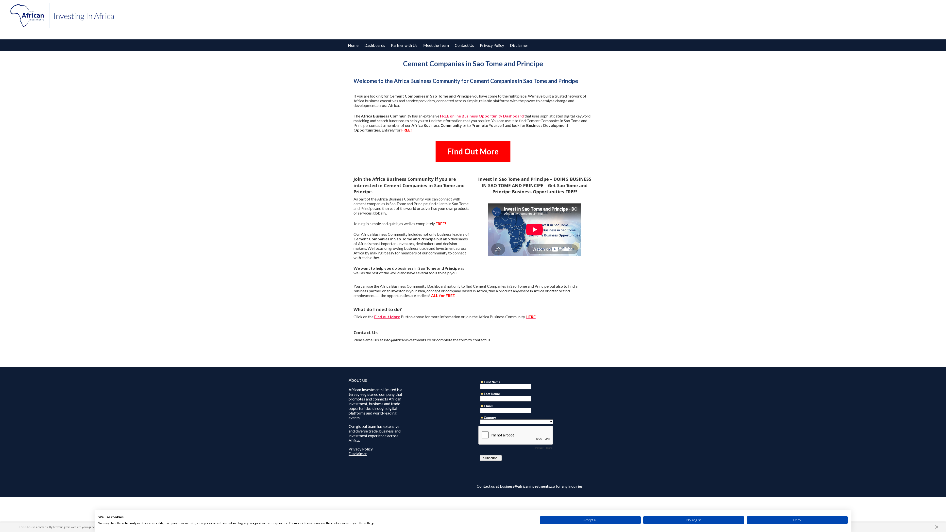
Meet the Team (436, 45)
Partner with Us (404, 45)
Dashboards (374, 45)
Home (353, 45)
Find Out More (473, 151)
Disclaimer (519, 45)
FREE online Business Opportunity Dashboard (482, 116)
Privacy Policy (492, 45)
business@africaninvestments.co (527, 486)
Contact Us (464, 45)
